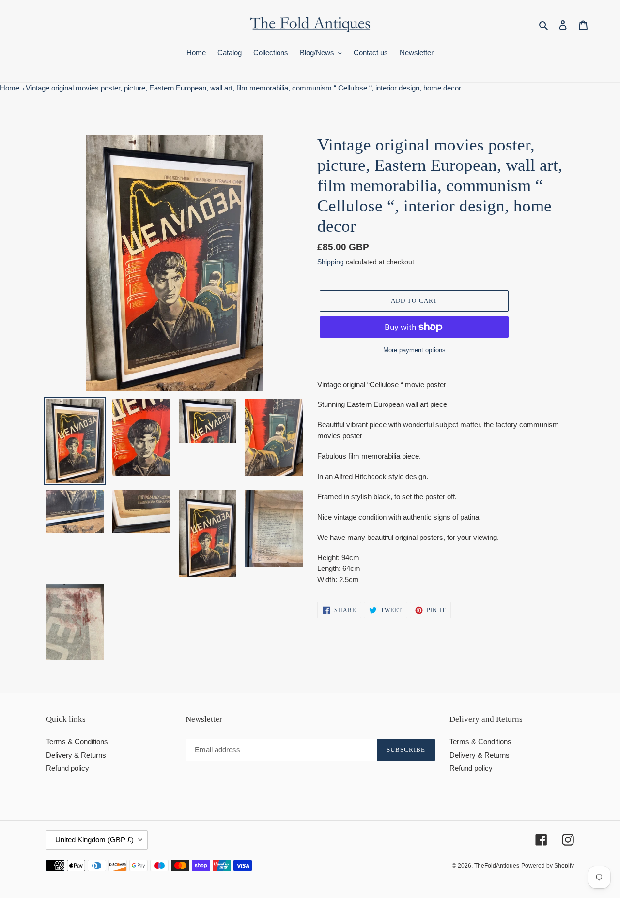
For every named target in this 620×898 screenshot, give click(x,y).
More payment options (414, 350)
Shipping (330, 262)
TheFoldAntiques (496, 865)
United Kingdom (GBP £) (94, 840)
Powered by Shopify (547, 865)
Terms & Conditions (77, 741)
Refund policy (67, 768)
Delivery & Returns (76, 755)
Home (9, 88)
